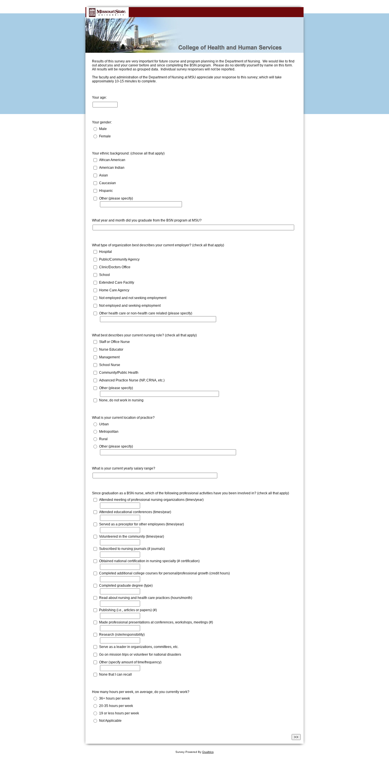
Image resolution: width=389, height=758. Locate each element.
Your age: (99, 97)
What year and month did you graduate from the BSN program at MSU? (147, 220)
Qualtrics (208, 751)
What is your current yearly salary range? (123, 468)
